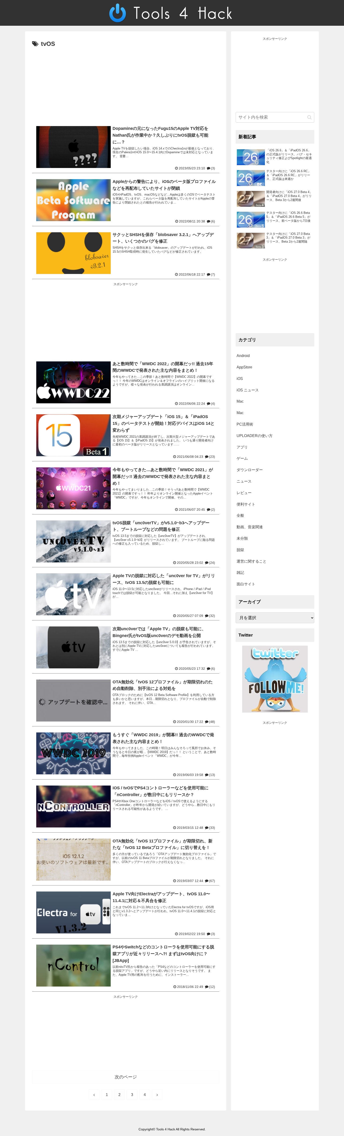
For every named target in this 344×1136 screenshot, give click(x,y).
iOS (240, 379)
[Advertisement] (125, 84)
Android (243, 356)
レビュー (244, 493)
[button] (309, 117)
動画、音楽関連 (250, 527)
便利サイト (246, 504)
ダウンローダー (250, 470)
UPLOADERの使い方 (255, 436)
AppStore (244, 367)
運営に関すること (252, 561)
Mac (240, 401)
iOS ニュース (248, 390)
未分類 (242, 538)
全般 (240, 515)
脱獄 (240, 550)
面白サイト (246, 584)
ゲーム (242, 458)
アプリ (242, 447)
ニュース (244, 481)
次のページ (126, 1076)
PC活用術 (245, 424)
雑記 (240, 573)
